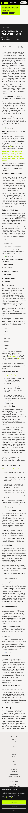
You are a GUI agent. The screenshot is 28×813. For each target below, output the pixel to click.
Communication (8, 264)
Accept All (14, 802)
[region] (14, 800)
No (11, 12)
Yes (5, 12)
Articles (14, 762)
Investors (14, 769)
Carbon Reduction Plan (14, 776)
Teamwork (7, 281)
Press (14, 764)
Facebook (14, 747)
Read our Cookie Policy (12, 797)
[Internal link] (4, 3)
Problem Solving (8, 267)
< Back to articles (7, 47)
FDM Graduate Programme (11, 721)
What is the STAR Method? (16, 446)
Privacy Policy (14, 781)
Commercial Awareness (11, 271)
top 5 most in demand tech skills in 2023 (14, 587)
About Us (14, 771)
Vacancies (14, 742)
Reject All (14, 810)
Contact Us (14, 737)
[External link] (19, 47)
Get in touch (16, 726)
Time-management (9, 278)
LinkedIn (14, 754)
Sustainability (14, 774)
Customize (14, 806)
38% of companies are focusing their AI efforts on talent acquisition (13, 74)
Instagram (14, 752)
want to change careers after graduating (13, 718)
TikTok (14, 757)
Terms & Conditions (14, 786)
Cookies (14, 784)
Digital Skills (7, 274)
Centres (14, 739)
